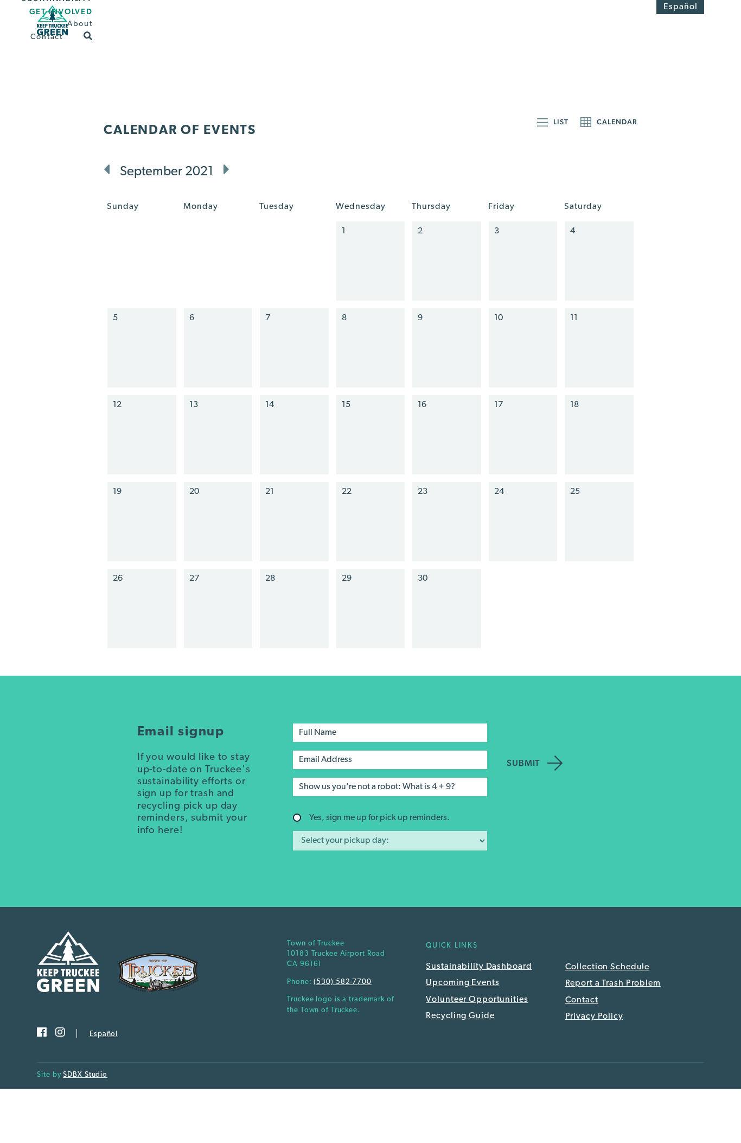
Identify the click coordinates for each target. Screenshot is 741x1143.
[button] (88, 35)
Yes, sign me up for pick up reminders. (379, 818)
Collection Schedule (607, 967)
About (80, 24)
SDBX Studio (85, 1074)
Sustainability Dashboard (479, 966)
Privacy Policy (594, 1016)
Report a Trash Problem (613, 983)
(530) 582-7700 (342, 982)
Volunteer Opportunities (477, 999)
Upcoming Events (462, 983)
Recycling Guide (460, 1016)
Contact (46, 37)
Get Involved (61, 11)
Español (680, 7)
